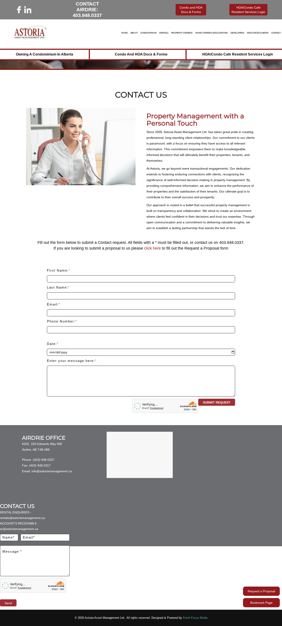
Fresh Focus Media (195, 617)
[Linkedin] (27, 9)
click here (152, 248)
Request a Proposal (261, 591)
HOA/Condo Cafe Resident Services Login (237, 54)
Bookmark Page (261, 602)
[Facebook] (19, 9)
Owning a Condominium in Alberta (44, 54)
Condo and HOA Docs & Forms (141, 54)
